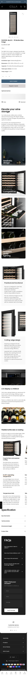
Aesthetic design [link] (7, 161)
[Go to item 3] (12, 37)
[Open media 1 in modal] (22, 13)
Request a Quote (13, 86)
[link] (12, 448)
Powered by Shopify (21, 669)
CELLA (2, 48)
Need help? (23, 101)
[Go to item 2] (11, 37)
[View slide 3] (14, 630)
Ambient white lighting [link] (7, 253)
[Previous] (2, 1)
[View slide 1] (11, 630)
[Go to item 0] (9, 37)
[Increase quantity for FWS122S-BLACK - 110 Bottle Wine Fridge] (9, 76)
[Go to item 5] (16, 37)
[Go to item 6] (18, 37)
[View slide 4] (16, 630)
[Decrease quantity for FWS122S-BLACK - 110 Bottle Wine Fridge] (3, 76)
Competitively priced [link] (9, 192)
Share (4, 102)
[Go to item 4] (14, 37)
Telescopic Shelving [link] (8, 223)
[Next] (24, 1)
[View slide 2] (12, 630)
